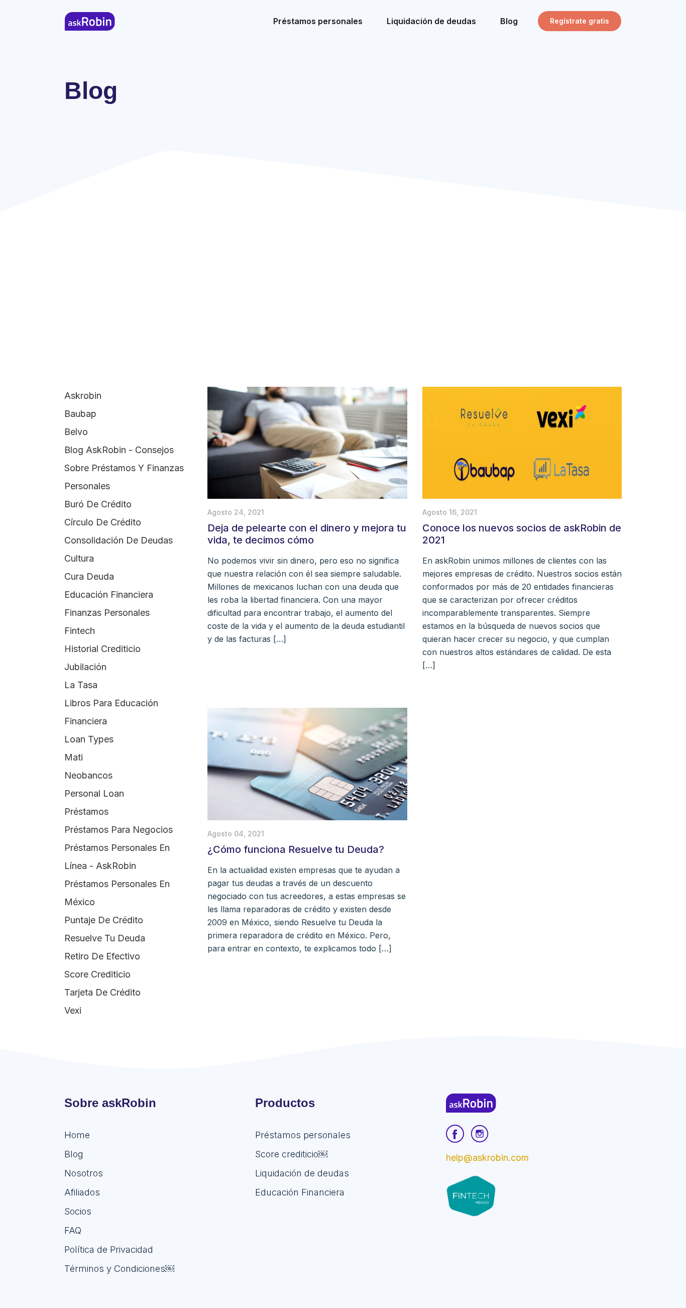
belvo (76, 431)
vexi (72, 1010)
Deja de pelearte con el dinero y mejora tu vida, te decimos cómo (306, 534)
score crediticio (97, 974)
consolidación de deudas (118, 540)
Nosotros (83, 1173)
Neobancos (88, 775)
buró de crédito (98, 504)
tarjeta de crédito (102, 992)
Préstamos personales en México (117, 893)
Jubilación (85, 667)
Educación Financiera (108, 594)
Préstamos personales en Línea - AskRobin (117, 856)
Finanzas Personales (107, 612)
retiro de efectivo (102, 956)
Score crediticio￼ (291, 1154)
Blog (73, 1154)
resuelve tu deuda (104, 938)
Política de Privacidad (108, 1249)
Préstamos (86, 811)
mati (73, 757)
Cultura (79, 558)
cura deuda (89, 576)
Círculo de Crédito (102, 522)
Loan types (88, 739)
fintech (79, 630)
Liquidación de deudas (302, 1173)
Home (77, 1135)
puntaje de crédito (103, 920)
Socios (77, 1211)
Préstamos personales (303, 1135)
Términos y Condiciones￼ (119, 1268)
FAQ (72, 1230)
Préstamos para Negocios (118, 829)
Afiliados (82, 1192)
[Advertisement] (343, 287)
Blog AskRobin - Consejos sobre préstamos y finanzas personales (124, 468)
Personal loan (94, 793)
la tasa (80, 685)
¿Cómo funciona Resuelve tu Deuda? (295, 849)
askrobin (82, 395)
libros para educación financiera (111, 712)
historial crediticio (102, 648)
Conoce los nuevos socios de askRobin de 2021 (521, 534)
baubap (80, 413)
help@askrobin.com (487, 1157)
